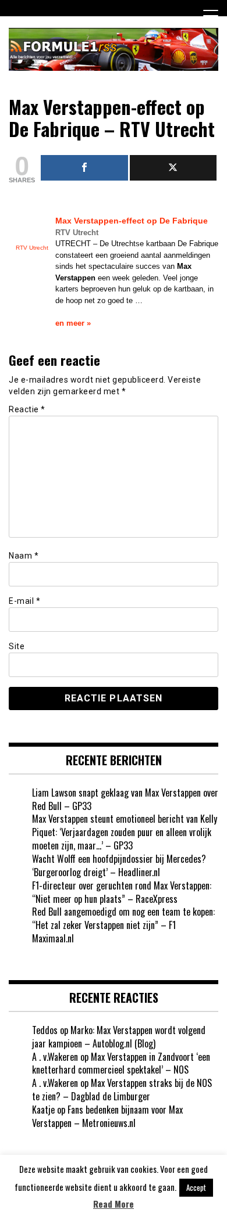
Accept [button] (196, 1187)
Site (16, 646)
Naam (23, 555)
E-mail (24, 601)
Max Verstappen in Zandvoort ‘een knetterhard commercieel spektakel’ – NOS (121, 1063)
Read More (113, 1204)
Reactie (27, 409)
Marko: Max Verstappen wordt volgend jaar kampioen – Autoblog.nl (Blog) (118, 1036)
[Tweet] (173, 168)
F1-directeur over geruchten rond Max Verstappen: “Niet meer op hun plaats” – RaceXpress (121, 892)
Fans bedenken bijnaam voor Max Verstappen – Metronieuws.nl (107, 1116)
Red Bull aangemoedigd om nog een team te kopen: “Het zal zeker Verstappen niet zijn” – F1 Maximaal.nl (123, 925)
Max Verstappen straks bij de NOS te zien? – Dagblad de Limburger (122, 1089)
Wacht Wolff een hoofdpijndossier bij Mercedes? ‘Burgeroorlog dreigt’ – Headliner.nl (119, 865)
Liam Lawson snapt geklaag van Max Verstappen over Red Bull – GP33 (125, 799)
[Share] (84, 168)
